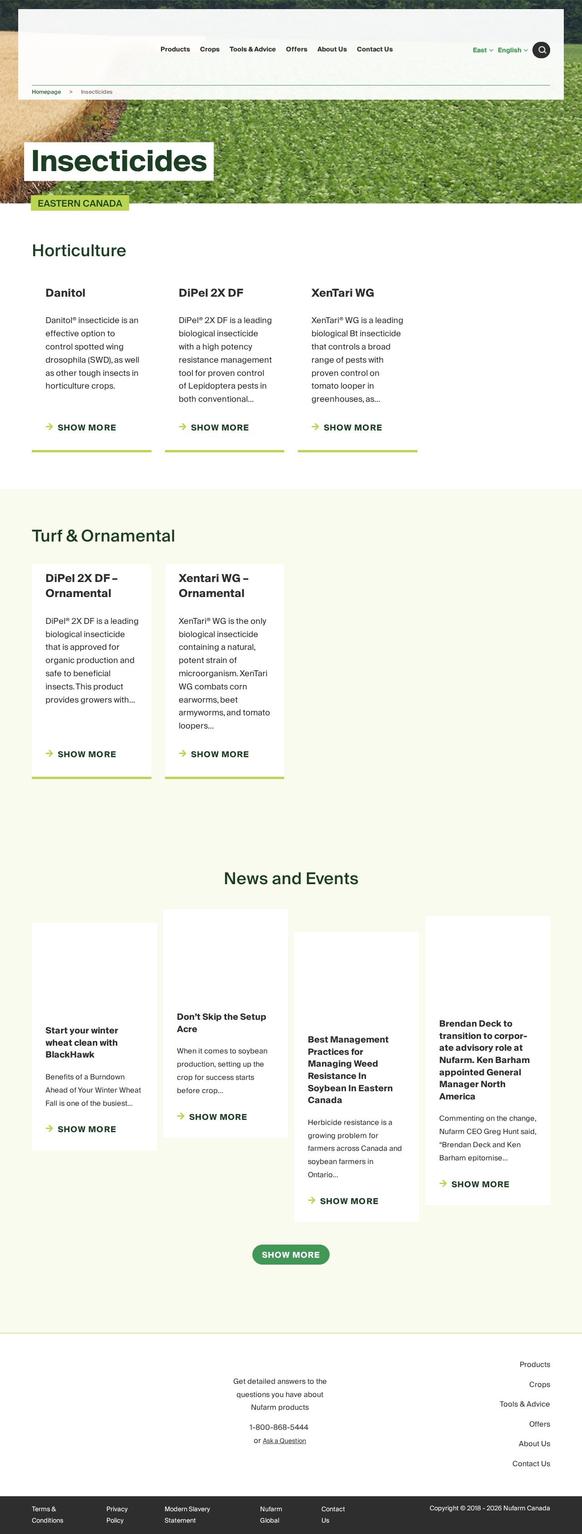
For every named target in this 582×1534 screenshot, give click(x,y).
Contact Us (375, 49)
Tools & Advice (253, 49)
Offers (296, 49)
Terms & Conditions (47, 1515)
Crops (210, 49)
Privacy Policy (117, 1515)
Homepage (46, 92)
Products (175, 49)
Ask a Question (284, 1441)
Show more (291, 1255)
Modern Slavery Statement (187, 1515)
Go (542, 50)
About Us (332, 49)
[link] (49, 48)
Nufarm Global (271, 1515)
